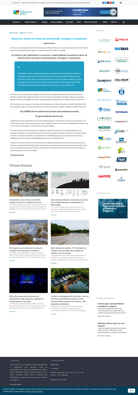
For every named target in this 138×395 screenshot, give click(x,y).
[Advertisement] (49, 334)
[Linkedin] (113, 3)
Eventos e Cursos (90, 22)
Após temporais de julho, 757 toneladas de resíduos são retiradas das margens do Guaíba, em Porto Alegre (68, 250)
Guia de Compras (56, 22)
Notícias (16, 22)
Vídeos (105, 22)
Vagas (78, 22)
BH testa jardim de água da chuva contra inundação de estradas (55, 111)
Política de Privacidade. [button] (34, 391)
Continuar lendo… (16, 384)
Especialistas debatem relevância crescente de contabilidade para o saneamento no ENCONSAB (56, 3)
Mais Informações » (104, 316)
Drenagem (15, 33)
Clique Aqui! (54, 364)
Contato (114, 22)
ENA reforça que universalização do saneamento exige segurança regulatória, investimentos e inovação (26, 298)
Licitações (69, 22)
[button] (120, 2)
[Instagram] (108, 3)
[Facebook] (103, 3)
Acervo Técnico (30, 22)
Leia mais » (12, 212)
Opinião (44, 22)
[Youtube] (111, 3)
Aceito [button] (131, 390)
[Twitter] (106, 3)
